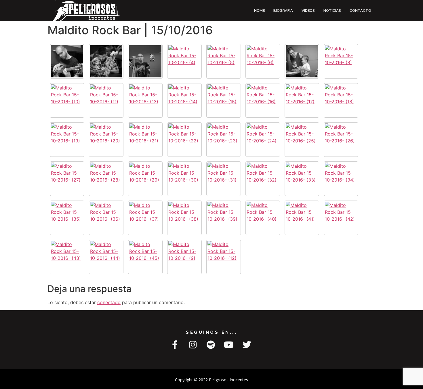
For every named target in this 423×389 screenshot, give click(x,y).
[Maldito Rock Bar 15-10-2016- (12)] (223, 257)
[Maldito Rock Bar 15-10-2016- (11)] (106, 100)
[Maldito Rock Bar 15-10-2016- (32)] (262, 178)
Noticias (332, 10)
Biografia (283, 10)
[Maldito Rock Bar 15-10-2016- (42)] (341, 218)
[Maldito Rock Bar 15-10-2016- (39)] (223, 218)
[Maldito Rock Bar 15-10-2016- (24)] (262, 139)
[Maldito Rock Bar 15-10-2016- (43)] (67, 257)
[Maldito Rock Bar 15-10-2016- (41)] (302, 218)
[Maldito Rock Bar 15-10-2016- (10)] (67, 100)
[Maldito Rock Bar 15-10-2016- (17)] (302, 100)
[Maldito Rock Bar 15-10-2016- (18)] (341, 100)
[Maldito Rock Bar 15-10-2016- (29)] (145, 178)
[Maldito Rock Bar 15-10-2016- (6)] (262, 61)
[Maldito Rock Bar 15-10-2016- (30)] (184, 178)
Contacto (360, 10)
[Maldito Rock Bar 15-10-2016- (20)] (106, 139)
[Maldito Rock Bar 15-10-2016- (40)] (262, 218)
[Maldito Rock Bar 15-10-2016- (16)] (262, 100)
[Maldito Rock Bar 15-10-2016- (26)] (341, 139)
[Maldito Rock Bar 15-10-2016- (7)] (302, 61)
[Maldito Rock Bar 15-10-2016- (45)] (145, 257)
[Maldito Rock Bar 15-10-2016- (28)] (106, 178)
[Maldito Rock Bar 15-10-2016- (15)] (223, 100)
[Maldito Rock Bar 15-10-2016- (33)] (302, 178)
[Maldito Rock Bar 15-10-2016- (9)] (184, 257)
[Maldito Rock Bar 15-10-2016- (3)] (145, 61)
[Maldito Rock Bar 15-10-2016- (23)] (223, 139)
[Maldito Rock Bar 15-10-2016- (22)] (184, 139)
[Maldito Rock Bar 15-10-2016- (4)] (184, 61)
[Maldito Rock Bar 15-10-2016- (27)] (67, 178)
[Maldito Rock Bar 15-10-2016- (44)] (106, 257)
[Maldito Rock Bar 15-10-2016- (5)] (223, 61)
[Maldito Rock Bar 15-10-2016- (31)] (223, 178)
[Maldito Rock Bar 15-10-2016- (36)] (106, 218)
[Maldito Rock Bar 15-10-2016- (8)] (341, 61)
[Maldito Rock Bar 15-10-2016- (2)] (106, 61)
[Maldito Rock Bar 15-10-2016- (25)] (302, 139)
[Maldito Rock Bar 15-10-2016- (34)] (341, 178)
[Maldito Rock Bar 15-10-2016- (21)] (145, 139)
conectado (109, 302)
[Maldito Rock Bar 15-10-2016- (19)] (67, 139)
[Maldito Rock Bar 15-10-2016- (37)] (145, 218)
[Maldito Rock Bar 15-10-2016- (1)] (67, 61)
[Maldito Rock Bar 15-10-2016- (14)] (184, 100)
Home (259, 10)
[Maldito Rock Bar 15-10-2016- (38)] (184, 218)
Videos (308, 10)
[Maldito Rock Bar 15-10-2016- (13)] (145, 100)
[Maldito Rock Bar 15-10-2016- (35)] (67, 218)
